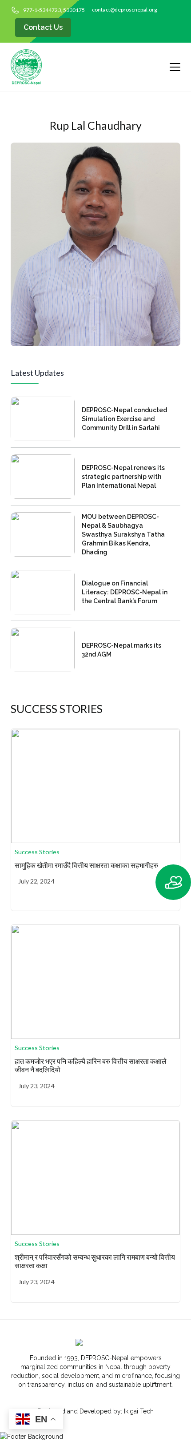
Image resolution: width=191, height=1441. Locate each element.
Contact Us (43, 27)
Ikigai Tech (139, 1411)
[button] (170, 882)
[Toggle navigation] (171, 67)
